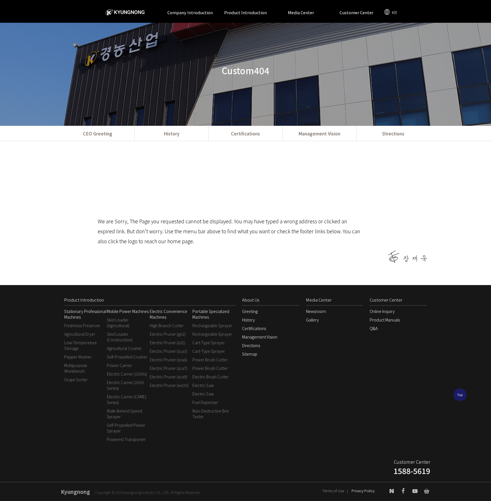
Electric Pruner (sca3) (168, 351)
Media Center (301, 12)
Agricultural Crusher (124, 348)
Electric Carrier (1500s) (127, 374)
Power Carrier (119, 365)
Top (460, 395)
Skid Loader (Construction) (119, 337)
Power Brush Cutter (210, 359)
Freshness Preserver (82, 325)
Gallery (312, 320)
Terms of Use (333, 490)
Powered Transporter (126, 439)
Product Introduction (245, 12)
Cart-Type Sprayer (208, 342)
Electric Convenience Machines (168, 314)
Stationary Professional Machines (85, 314)
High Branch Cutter (167, 325)
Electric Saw (203, 385)
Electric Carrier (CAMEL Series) (127, 399)
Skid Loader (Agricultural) (118, 322)
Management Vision (319, 133)
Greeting (250, 311)
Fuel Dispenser (205, 402)
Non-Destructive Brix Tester (210, 413)
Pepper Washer (77, 357)
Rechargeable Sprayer (212, 325)
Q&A (374, 328)
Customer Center (356, 12)
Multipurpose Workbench (75, 368)
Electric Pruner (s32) (167, 342)
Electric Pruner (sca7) (168, 368)
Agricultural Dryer (79, 334)
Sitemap (249, 354)
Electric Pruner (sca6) (168, 359)
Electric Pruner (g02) (168, 334)
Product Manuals (385, 320)
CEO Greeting (97, 133)
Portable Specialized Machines (210, 314)
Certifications (245, 133)
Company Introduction (190, 12)
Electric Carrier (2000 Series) (125, 385)
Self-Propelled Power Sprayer (126, 428)
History (171, 133)
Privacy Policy (363, 490)
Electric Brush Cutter (210, 377)
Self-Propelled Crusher (127, 357)
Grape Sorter (76, 379)
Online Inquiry (382, 311)
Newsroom (316, 311)
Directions (393, 133)
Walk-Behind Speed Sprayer (124, 413)
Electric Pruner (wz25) (169, 385)
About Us (250, 300)
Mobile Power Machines (128, 311)
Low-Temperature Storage (80, 345)
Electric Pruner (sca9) (168, 377)
